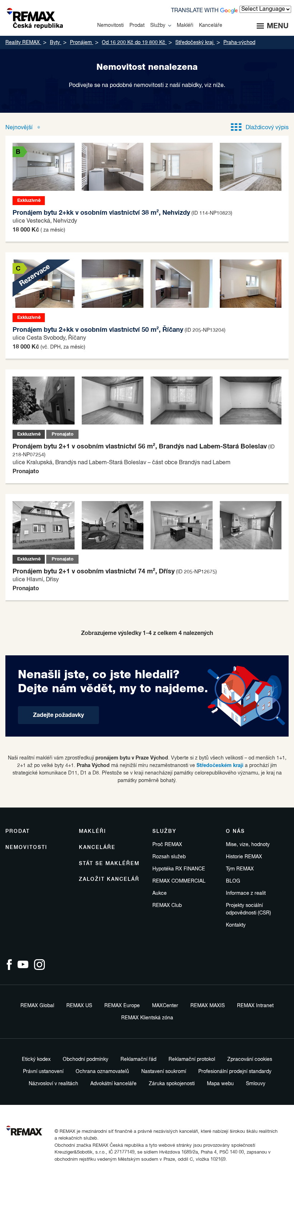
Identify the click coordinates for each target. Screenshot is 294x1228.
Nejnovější (19, 128)
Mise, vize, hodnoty (248, 844)
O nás (235, 831)
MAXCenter (165, 1005)
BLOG (233, 881)
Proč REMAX (167, 844)
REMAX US (79, 1005)
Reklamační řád (138, 1059)
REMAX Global (37, 1005)
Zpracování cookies (249, 1059)
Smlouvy (255, 1083)
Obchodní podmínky (85, 1059)
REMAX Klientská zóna (147, 1017)
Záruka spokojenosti (172, 1083)
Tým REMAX (240, 869)
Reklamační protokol (192, 1059)
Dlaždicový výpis (267, 128)
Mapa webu (220, 1083)
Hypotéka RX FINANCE (178, 869)
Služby (164, 831)
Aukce (159, 893)
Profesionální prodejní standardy (234, 1071)
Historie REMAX (244, 856)
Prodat (17, 831)
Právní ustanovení (43, 1071)
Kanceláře (97, 847)
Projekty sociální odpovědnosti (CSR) (248, 909)
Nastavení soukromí (163, 1071)
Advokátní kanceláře (113, 1083)
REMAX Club (167, 905)
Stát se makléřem (109, 863)
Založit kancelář (109, 879)
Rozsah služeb (169, 856)
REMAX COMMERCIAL (178, 881)
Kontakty (236, 925)
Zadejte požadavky (58, 715)
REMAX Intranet (255, 1005)
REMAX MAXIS (207, 1005)
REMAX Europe (122, 1005)
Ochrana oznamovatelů (102, 1071)
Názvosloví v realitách (53, 1083)
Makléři (92, 831)
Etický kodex (36, 1059)
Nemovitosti (26, 847)
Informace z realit (246, 893)
